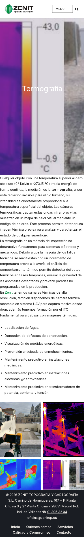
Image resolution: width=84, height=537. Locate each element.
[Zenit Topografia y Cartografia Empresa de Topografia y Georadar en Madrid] (19, 9)
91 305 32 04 (57, 512)
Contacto (63, 532)
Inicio (15, 527)
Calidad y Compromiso (31, 532)
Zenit (9, 292)
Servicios (65, 527)
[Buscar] (76, 9)
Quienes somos (38, 527)
